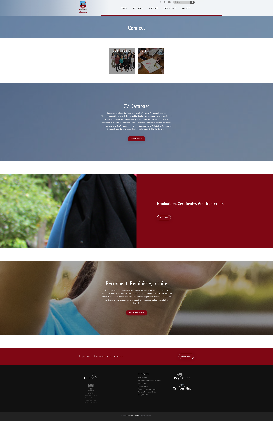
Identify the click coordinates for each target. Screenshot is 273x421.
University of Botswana (132, 415)
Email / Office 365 (143, 395)
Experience (170, 8)
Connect (185, 8)
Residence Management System (147, 392)
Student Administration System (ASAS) (149, 380)
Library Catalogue (143, 386)
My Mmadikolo (142, 377)
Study (124, 8)
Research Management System (147, 389)
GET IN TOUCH (186, 356)
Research (138, 8)
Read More (164, 218)
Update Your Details (136, 313)
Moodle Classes (142, 383)
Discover (153, 8)
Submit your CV (136, 139)
